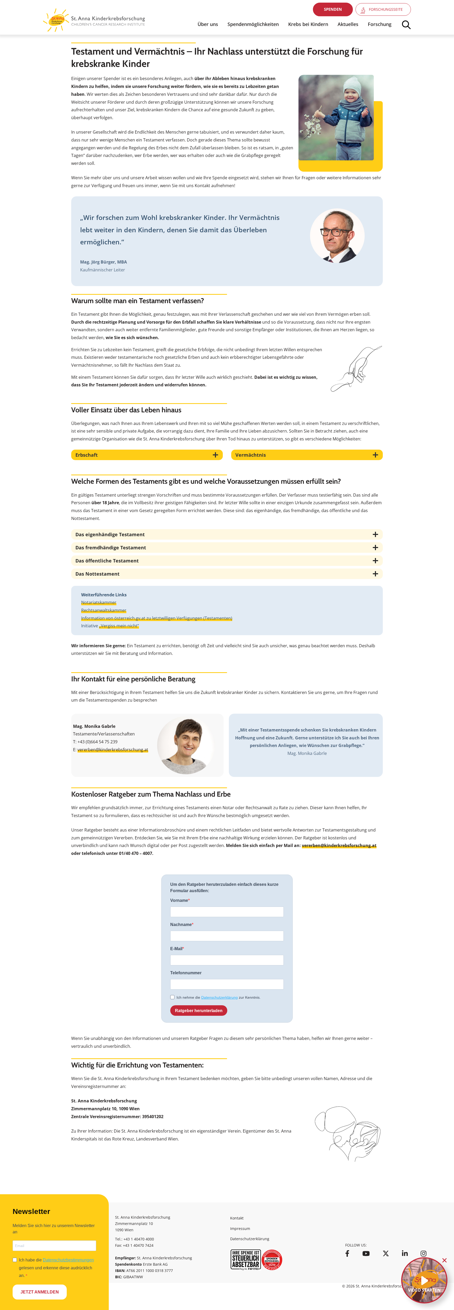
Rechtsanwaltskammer (103, 610)
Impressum (240, 1228)
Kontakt (237, 1218)
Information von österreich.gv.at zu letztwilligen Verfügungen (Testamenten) (156, 618)
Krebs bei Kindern (308, 24)
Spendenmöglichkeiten (253, 24)
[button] (333, 9)
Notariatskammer (98, 602)
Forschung (379, 24)
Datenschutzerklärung (249, 1238)
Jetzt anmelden (39, 1292)
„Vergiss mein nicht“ (119, 626)
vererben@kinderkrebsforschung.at (113, 750)
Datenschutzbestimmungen (68, 1260)
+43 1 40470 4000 (138, 1239)
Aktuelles (348, 24)
